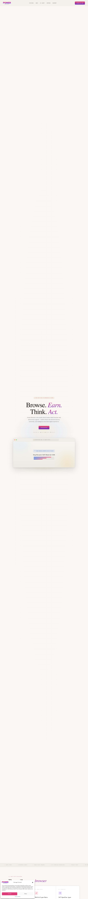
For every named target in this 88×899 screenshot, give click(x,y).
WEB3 (37, 3)
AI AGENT (42, 3)
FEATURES (31, 3)
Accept (9, 893)
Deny (25, 893)
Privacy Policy (17, 896)
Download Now (44, 427)
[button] (32, 882)
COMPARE (49, 3)
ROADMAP (54, 3)
